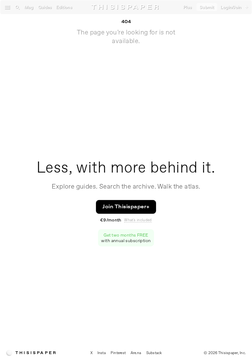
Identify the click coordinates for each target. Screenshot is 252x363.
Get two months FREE (126, 238)
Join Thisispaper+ (125, 206)
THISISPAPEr (126, 7)
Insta (101, 353)
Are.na (136, 353)
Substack (154, 353)
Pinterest (118, 353)
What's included (138, 220)
